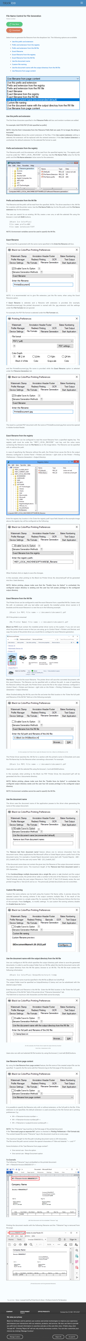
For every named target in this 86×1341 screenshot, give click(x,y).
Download (16, 30)
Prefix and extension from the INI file (25, 48)
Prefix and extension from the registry (26, 45)
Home (17, 1300)
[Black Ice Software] (9, 3)
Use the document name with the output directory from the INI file (36, 68)
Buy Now (15, 24)
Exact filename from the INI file (23, 58)
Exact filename (17, 51)
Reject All (58, 1337)
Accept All (72, 1337)
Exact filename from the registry (24, 55)
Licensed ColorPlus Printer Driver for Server (32, 1300)
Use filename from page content (24, 71)
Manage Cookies (15, 1337)
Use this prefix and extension (22, 42)
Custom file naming (19, 64)
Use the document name (21, 61)
